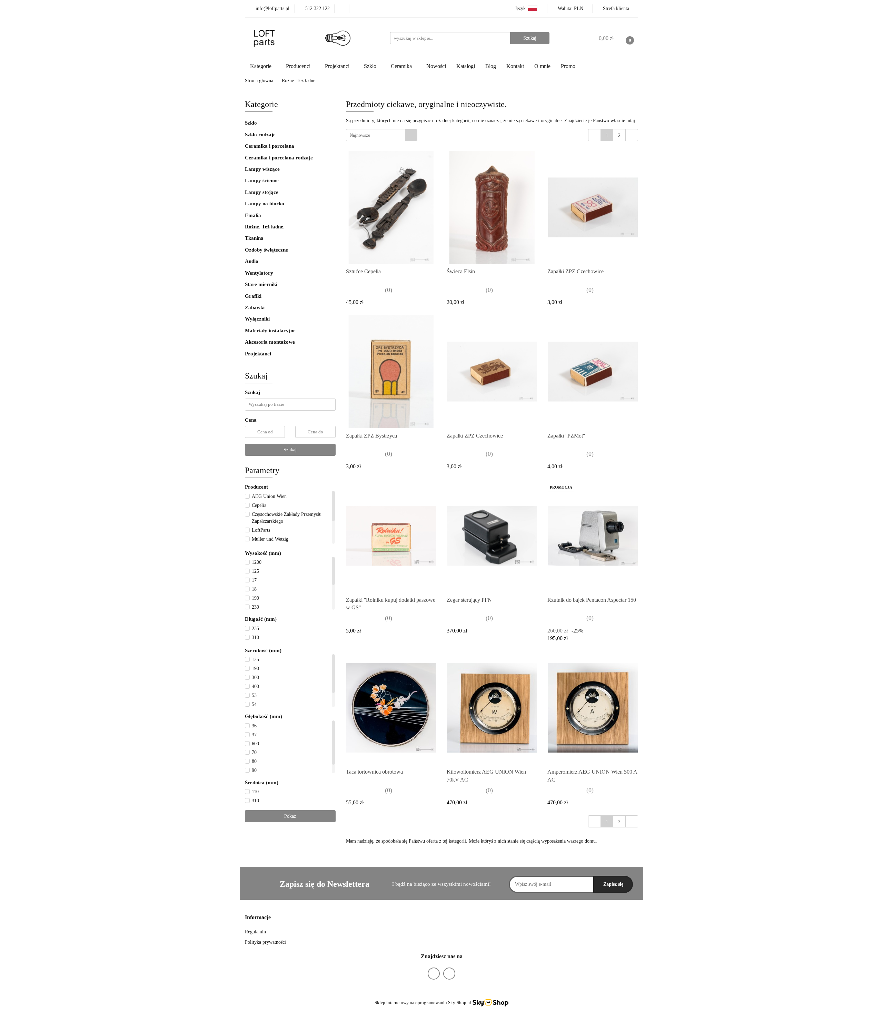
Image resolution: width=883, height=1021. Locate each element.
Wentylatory (259, 273)
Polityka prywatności (265, 942)
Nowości (436, 66)
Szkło (251, 123)
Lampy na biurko (264, 203)
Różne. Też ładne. (265, 226)
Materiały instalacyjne (270, 330)
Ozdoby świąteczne (266, 250)
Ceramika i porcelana (269, 146)
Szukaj (290, 449)
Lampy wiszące (262, 169)
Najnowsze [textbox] (360, 135)
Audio (251, 261)
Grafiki (253, 296)
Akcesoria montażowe (270, 342)
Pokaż (290, 816)
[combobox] (381, 135)
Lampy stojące (261, 192)
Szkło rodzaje (261, 134)
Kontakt (515, 66)
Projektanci (258, 353)
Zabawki (255, 307)
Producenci (299, 66)
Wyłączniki (257, 319)
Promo (568, 66)
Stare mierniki (261, 284)
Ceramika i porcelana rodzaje (279, 157)
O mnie (542, 66)
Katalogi (465, 66)
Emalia (253, 215)
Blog (490, 66)
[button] (258, 918)
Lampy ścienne (262, 180)
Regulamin (255, 931)
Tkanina (254, 238)
